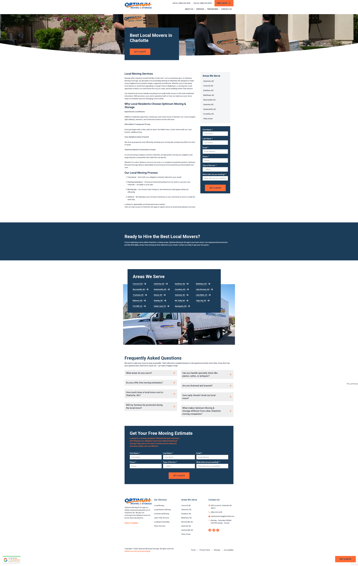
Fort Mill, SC (137, 306)
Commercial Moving (161, 514)
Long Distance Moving (162, 510)
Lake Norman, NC (202, 289)
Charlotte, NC (208, 81)
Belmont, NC (137, 301)
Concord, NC (208, 86)
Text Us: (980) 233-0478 (202, 3)
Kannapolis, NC (181, 306)
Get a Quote (345, 559)
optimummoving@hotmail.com (222, 516)
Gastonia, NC (208, 104)
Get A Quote (140, 52)
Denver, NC (158, 295)
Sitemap (218, 550)
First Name (207, 130)
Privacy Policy (206, 550)
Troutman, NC (138, 295)
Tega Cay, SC (201, 301)
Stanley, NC (158, 301)
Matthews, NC (208, 95)
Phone (205, 156)
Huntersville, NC (209, 109)
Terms (194, 550)
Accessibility (228, 550)
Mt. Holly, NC (180, 301)
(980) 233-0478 (216, 512)
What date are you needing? (214, 174)
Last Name (207, 139)
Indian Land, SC (160, 306)
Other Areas (208, 119)
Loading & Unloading (161, 522)
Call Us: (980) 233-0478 (181, 3)
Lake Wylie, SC (201, 295)
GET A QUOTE (215, 188)
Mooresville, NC (209, 100)
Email (205, 147)
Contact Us (226, 9)
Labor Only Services (161, 518)
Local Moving (159, 505)
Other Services (159, 526)
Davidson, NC (208, 90)
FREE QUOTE (222, 3)
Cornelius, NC (208, 114)
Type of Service (209, 165)
